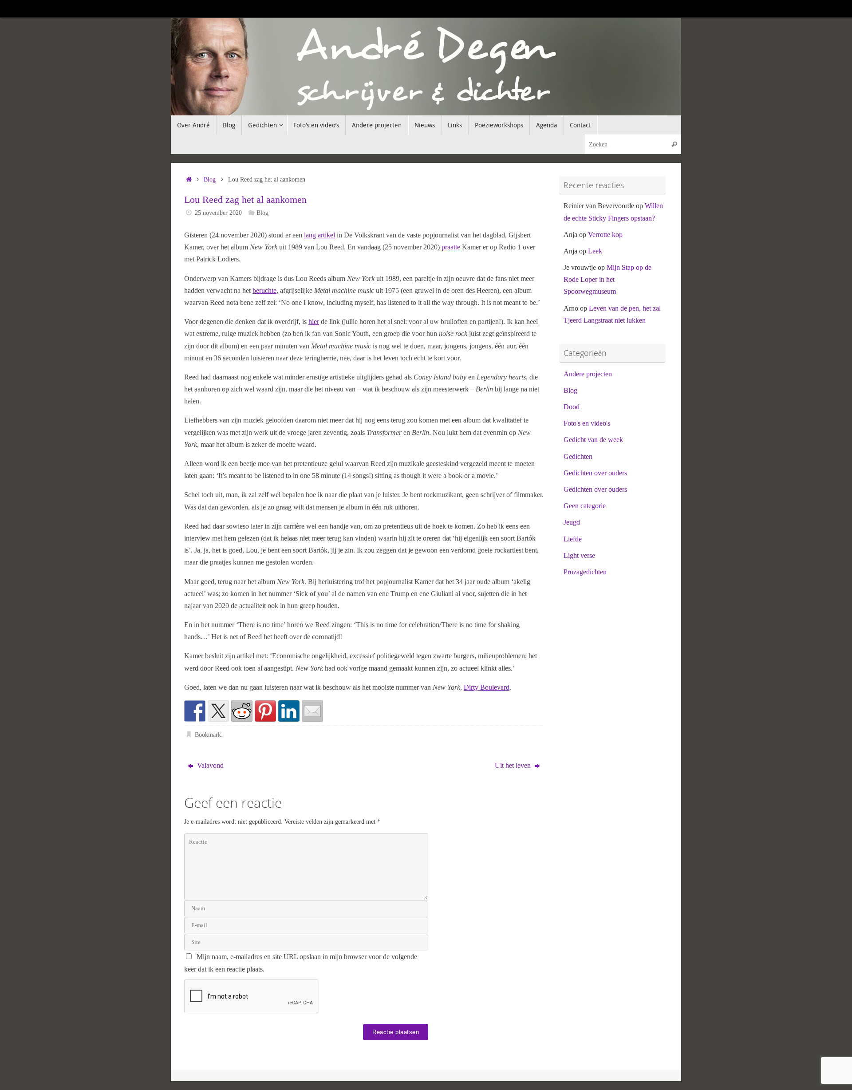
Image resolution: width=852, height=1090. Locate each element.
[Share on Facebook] (194, 711)
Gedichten (578, 456)
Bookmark (208, 734)
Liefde (573, 539)
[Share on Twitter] (218, 711)
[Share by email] (312, 711)
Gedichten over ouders (595, 473)
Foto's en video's (587, 423)
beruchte (264, 290)
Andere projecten (588, 374)
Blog (210, 179)
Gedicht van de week (593, 439)
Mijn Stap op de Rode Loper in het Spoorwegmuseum (607, 279)
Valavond (209, 765)
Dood (572, 407)
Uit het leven (513, 765)
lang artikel (319, 235)
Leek (595, 251)
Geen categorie (585, 505)
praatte (451, 247)
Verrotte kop (605, 234)
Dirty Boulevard (486, 687)
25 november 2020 (218, 212)
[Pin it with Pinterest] (265, 711)
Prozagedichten (585, 572)
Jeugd (572, 522)
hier (313, 321)
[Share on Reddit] (241, 711)
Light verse (579, 555)
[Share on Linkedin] (289, 711)
